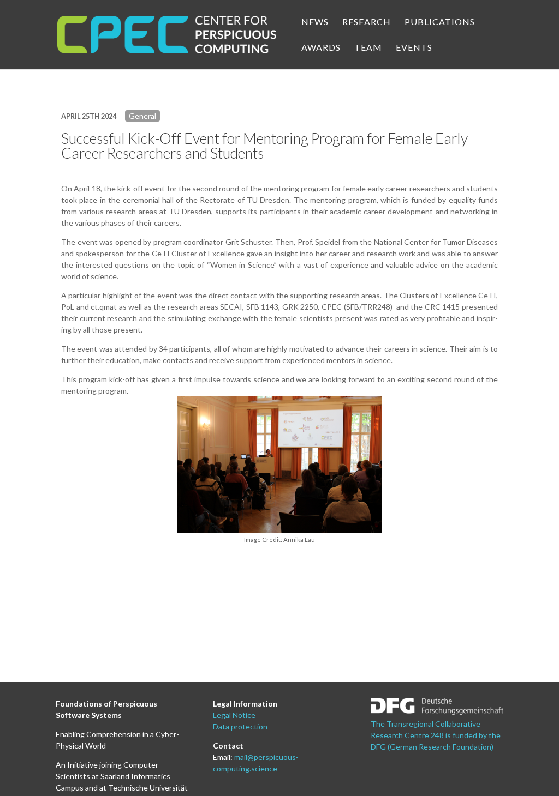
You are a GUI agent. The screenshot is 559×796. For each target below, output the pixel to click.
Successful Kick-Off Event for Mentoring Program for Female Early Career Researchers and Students (264, 145)
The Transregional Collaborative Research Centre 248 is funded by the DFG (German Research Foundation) (436, 735)
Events (414, 48)
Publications (440, 22)
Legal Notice (234, 715)
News (315, 22)
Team (368, 48)
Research (366, 22)
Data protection (240, 726)
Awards (321, 48)
